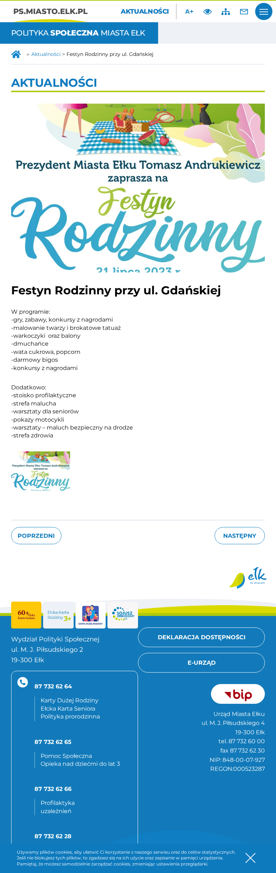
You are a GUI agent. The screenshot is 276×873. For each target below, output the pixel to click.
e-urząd (202, 662)
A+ (189, 11)
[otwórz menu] (263, 11)
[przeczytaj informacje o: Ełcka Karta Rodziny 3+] (58, 615)
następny (239, 535)
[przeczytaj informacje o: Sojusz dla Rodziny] (122, 615)
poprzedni (36, 535)
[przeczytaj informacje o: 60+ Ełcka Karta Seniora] (26, 615)
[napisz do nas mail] (244, 11)
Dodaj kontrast (208, 11)
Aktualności (145, 11)
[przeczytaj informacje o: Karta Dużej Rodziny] (90, 615)
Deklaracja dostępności (201, 637)
